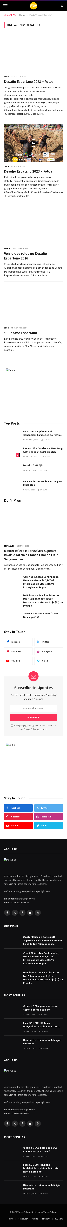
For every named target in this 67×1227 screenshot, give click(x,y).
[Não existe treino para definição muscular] (12, 1043)
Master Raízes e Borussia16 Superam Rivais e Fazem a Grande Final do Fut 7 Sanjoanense (31, 555)
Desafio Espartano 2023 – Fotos (29, 82)
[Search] (62, 5)
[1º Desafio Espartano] (33, 304)
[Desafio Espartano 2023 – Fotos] (33, 53)
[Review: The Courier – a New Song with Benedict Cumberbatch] (12, 451)
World (35, 1219)
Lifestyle (46, 1219)
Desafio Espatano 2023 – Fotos (28, 171)
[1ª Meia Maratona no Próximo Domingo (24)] (12, 617)
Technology (22, 1219)
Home (10, 1219)
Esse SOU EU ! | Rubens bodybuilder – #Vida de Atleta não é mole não (41, 1027)
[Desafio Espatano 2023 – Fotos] (33, 143)
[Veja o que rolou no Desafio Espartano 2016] (33, 225)
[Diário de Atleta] (33, 5)
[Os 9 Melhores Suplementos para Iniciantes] (12, 485)
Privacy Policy (30, 729)
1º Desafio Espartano (20, 333)
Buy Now (58, 1219)
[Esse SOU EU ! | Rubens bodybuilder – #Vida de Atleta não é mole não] (12, 1026)
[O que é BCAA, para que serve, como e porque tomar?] (12, 1009)
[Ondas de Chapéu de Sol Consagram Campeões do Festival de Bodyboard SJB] (12, 435)
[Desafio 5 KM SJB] (12, 468)
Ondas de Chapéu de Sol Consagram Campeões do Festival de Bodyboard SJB (43, 435)
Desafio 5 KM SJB (33, 465)
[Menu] (5, 5)
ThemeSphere (49, 1212)
